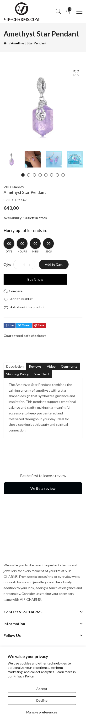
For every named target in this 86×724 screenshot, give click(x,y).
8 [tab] (63, 175)
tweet (26, 325)
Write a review (43, 488)
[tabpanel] (12, 159)
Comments (69, 366)
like (11, 325)
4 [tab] (40, 175)
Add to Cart (54, 264)
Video (51, 366)
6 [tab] (51, 175)
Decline (42, 700)
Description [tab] (15, 366)
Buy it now (35, 279)
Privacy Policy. (23, 676)
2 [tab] (28, 175)
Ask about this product (27, 307)
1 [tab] (23, 175)
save (41, 325)
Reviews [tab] (35, 366)
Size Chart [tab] (41, 374)
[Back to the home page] (5, 43)
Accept (41, 689)
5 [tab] (46, 175)
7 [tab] (57, 175)
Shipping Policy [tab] (17, 374)
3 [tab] (34, 175)
